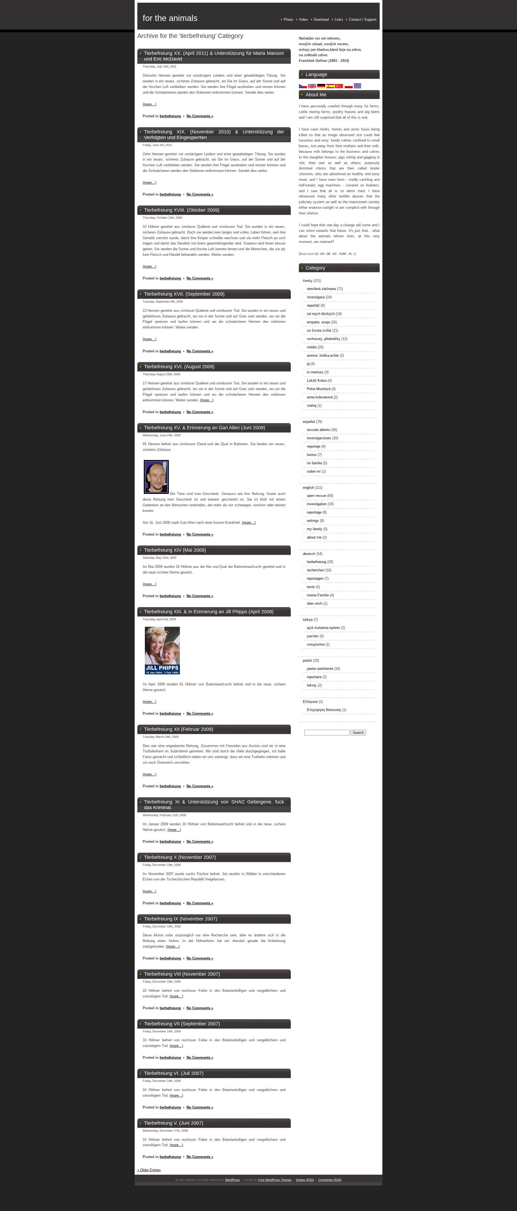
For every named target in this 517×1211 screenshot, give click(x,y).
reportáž (313, 305)
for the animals (170, 18)
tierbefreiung (170, 116)
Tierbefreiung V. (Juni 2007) (173, 1123)
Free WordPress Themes (275, 1179)
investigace (316, 297)
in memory (315, 372)
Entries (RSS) (305, 1179)
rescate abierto (318, 430)
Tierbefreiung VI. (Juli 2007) (174, 1073)
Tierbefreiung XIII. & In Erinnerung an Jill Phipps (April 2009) (209, 611)
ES (335, 253)
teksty (312, 685)
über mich (314, 603)
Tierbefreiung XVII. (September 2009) (184, 294)
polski (307, 660)
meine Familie (318, 595)
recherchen (315, 570)
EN (322, 253)
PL (350, 253)
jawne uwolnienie (320, 669)
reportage (314, 512)
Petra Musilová (318, 389)
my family (314, 529)
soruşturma (315, 644)
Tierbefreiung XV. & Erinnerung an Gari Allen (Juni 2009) (204, 427)
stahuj (311, 405)
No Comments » (200, 116)
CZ (316, 253)
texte (311, 587)
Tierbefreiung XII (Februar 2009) (178, 729)
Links (339, 19)
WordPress (232, 1179)
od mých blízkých (321, 314)
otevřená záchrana (321, 289)
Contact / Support (362, 19)
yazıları (313, 636)
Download (321, 19)
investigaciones (319, 438)
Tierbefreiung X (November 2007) (180, 857)
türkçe (308, 620)
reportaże (314, 677)
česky (307, 281)
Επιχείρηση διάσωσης (324, 710)
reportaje (313, 446)
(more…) (149, 104)
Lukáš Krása (317, 380)
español (309, 422)
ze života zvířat (319, 330)
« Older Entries (149, 1170)
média (311, 347)
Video (303, 19)
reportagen (315, 578)
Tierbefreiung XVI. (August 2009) (179, 366)
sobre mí (314, 471)
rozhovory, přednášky (323, 339)
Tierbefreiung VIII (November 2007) (182, 974)
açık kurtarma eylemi (323, 628)
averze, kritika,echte (323, 355)
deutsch (309, 554)
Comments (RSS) (329, 1179)
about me (314, 537)
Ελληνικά (310, 702)
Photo (288, 19)
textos (312, 455)
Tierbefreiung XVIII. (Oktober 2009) (181, 210)
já (308, 364)
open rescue (316, 496)
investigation (317, 504)
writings (313, 521)
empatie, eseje (318, 322)
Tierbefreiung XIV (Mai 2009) (175, 550)
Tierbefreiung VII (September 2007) (182, 1023)
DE (328, 253)
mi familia (314, 463)
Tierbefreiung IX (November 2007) (180, 919)
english (308, 488)
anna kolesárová (320, 397)
